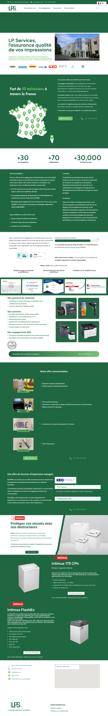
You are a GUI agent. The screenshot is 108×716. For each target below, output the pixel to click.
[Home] (12, 8)
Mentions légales (56, 708)
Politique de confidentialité (59, 711)
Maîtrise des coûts (64, 499)
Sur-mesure (62, 487)
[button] (85, 354)
